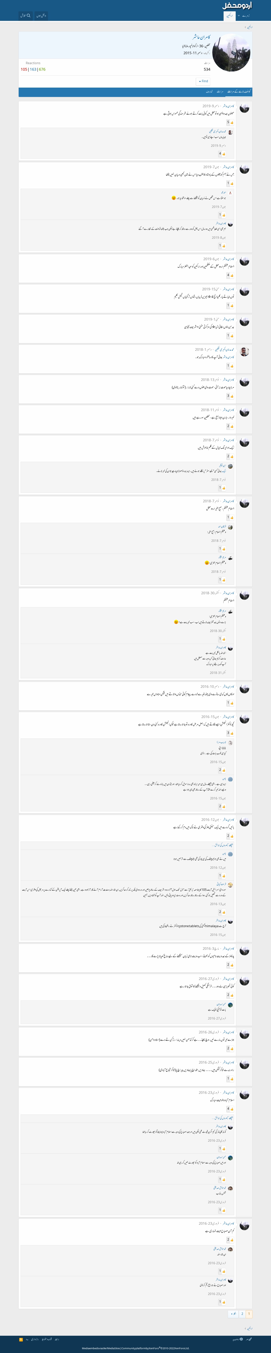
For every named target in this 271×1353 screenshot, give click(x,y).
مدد (27, 1339)
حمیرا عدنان (221, 1004)
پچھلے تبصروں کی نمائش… (222, 845)
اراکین (230, 16)
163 (33, 70)
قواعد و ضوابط (47, 1339)
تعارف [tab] (209, 92)
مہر (247, 1339)
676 (42, 70)
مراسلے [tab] (220, 92)
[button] (239, 16)
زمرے (246, 16)
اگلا (235, 1314)
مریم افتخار (222, 557)
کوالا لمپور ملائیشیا (189, 46)
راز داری (35, 1339)
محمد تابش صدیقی (219, 1188)
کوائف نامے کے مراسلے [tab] (238, 92)
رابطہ (57, 1339)
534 (207, 70)
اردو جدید (236, 1339)
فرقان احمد (222, 527)
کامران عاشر (228, 106)
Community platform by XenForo (155, 1348)
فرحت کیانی (221, 884)
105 (24, 70)
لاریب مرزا (221, 742)
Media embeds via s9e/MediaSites (101, 1348)
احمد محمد (223, 192)
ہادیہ (224, 779)
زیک (224, 471)
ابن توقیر (222, 466)
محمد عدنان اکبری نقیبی (217, 131)
